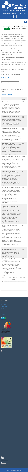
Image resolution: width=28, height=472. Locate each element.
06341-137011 (22, 13)
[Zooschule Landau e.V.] (14, 5)
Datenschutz (4, 306)
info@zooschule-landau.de (9, 13)
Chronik (3, 314)
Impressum (3, 304)
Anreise (3, 308)
